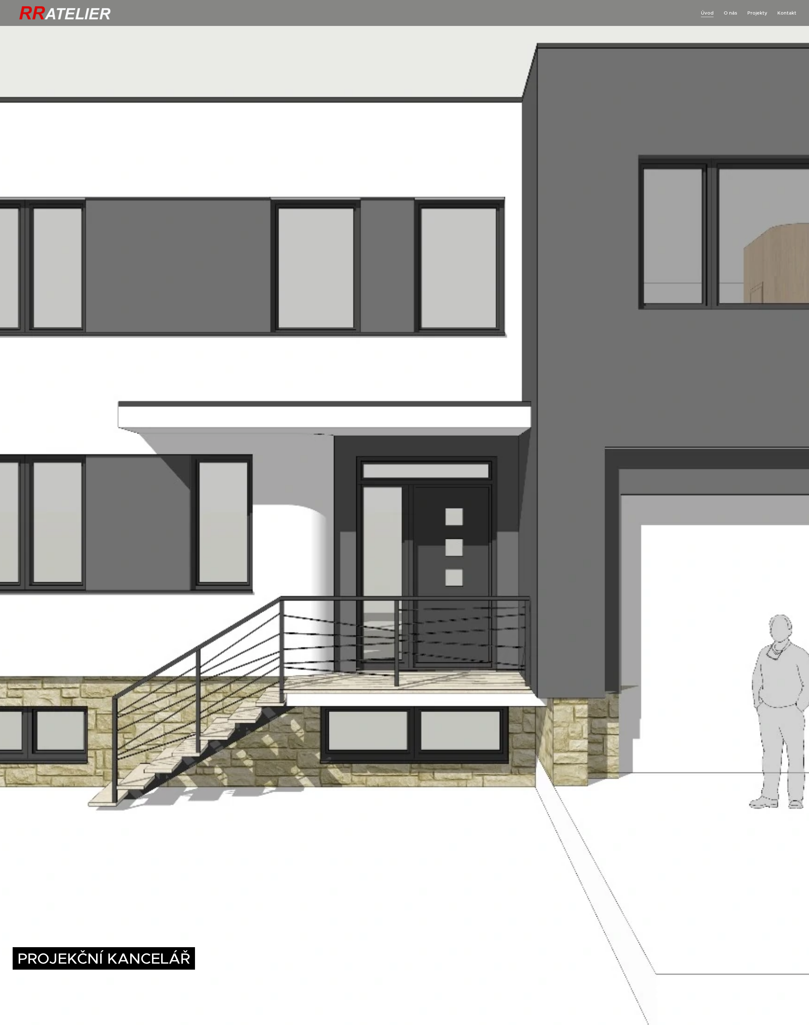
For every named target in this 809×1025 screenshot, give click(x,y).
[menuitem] (709, 13)
